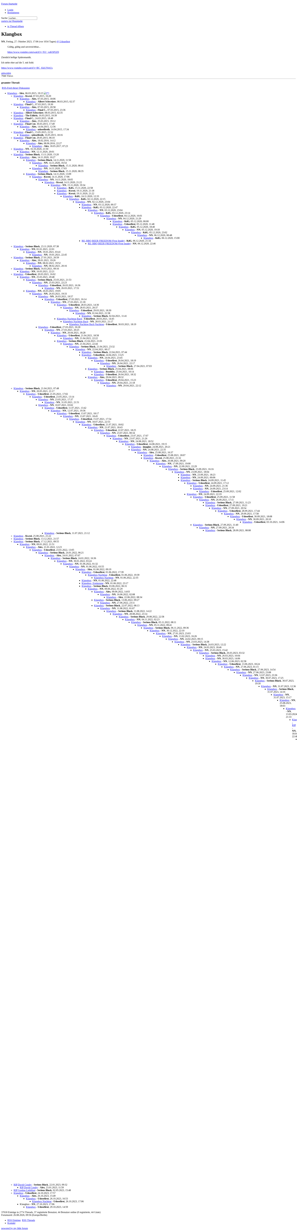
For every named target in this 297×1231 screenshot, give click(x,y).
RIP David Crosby (23, 1184)
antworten (6, 73)
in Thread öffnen (15, 26)
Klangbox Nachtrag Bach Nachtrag (86, 324)
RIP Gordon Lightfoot (24, 1190)
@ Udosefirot (63, 41)
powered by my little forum (14, 1228)
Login (10, 10)
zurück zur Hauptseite (12, 21)
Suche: (4, 18)
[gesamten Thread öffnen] (46, 93)
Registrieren (13, 12)
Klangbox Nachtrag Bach (69, 318)
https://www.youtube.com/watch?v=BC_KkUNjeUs (27, 68)
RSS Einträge (14, 1220)
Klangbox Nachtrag (97, 575)
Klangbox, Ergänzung (92, 583)
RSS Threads (28, 1220)
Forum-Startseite (9, 3)
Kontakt (11, 1223)
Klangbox (12, 93)
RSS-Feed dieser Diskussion (16, 88)
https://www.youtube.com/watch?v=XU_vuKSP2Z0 (33, 52)
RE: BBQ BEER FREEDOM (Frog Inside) (103, 240)
